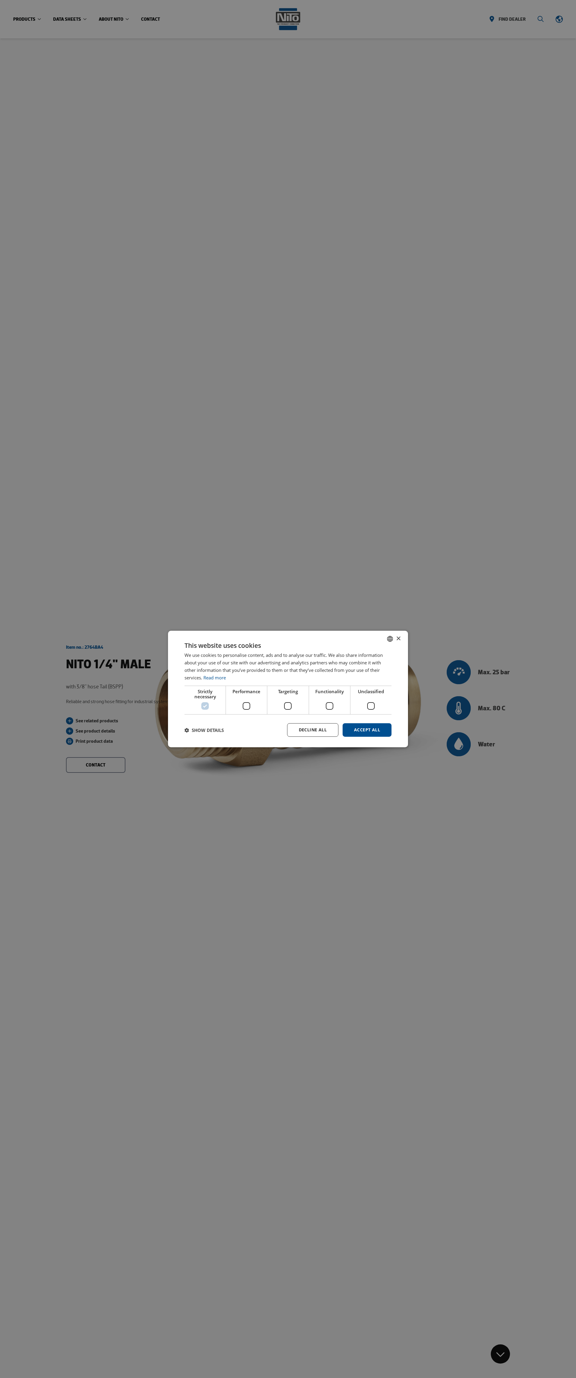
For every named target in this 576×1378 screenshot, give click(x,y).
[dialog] (288, 689)
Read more (214, 678)
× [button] (398, 638)
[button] (204, 730)
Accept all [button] (367, 730)
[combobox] (390, 639)
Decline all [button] (313, 730)
